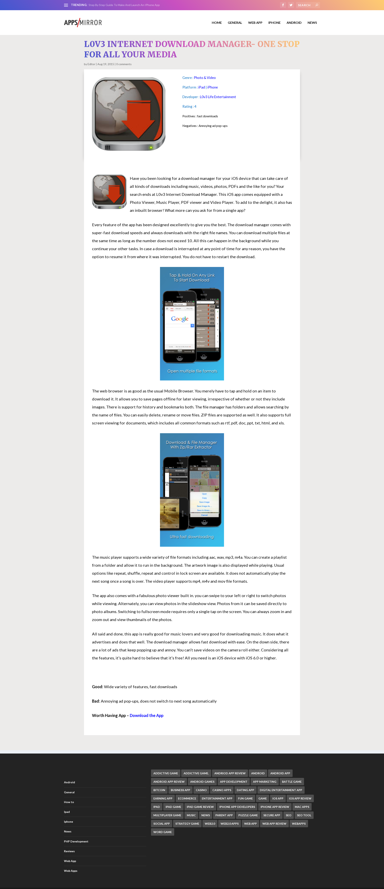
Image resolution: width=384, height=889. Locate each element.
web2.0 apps (230, 823)
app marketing (264, 781)
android (258, 773)
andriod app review (230, 773)
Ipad (67, 811)
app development (233, 781)
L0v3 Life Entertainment (218, 97)
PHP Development (76, 841)
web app (250, 823)
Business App (180, 790)
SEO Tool (304, 815)
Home (217, 22)
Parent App (224, 815)
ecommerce (187, 798)
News (312, 22)
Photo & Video (205, 78)
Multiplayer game (167, 815)
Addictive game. (196, 773)
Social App (161, 823)
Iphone (274, 22)
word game (162, 832)
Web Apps (70, 870)
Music (191, 815)
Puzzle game (248, 815)
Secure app (271, 815)
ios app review (300, 798)
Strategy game (187, 823)
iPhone (212, 87)
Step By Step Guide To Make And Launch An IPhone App (124, 5)
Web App (255, 22)
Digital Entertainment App (281, 790)
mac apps (302, 806)
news (205, 815)
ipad (156, 806)
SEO (288, 815)
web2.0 (210, 823)
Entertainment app (217, 798)
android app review (169, 781)
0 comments (124, 64)
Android (294, 22)
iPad (201, 87)
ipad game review (200, 806)
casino (201, 790)
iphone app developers (237, 806)
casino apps (221, 790)
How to (69, 802)
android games (202, 781)
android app (280, 773)
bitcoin (159, 790)
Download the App (146, 715)
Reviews (69, 851)
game (262, 798)
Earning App (162, 798)
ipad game (173, 806)
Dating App (245, 790)
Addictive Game (165, 773)
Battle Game (292, 781)
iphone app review (275, 806)
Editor (91, 64)
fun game (245, 798)
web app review (274, 823)
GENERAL (235, 22)
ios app (277, 798)
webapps (299, 823)
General (69, 792)
